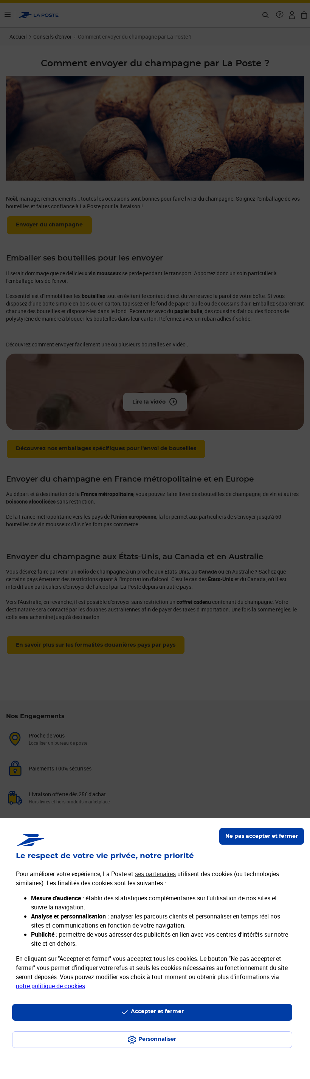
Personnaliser (157, 1039)
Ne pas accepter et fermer (261, 836)
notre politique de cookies (50, 986)
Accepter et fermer (157, 1011)
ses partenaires (155, 874)
